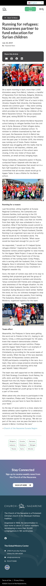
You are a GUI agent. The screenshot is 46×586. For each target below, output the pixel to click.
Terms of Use (6, 580)
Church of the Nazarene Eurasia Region (20, 428)
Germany (32, 441)
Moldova (23, 445)
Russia (14, 449)
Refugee (32, 445)
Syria (22, 449)
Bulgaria (13, 441)
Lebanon (12, 445)
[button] (40, 9)
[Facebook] (5, 538)
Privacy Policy (19, 580)
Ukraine (30, 449)
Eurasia (22, 441)
